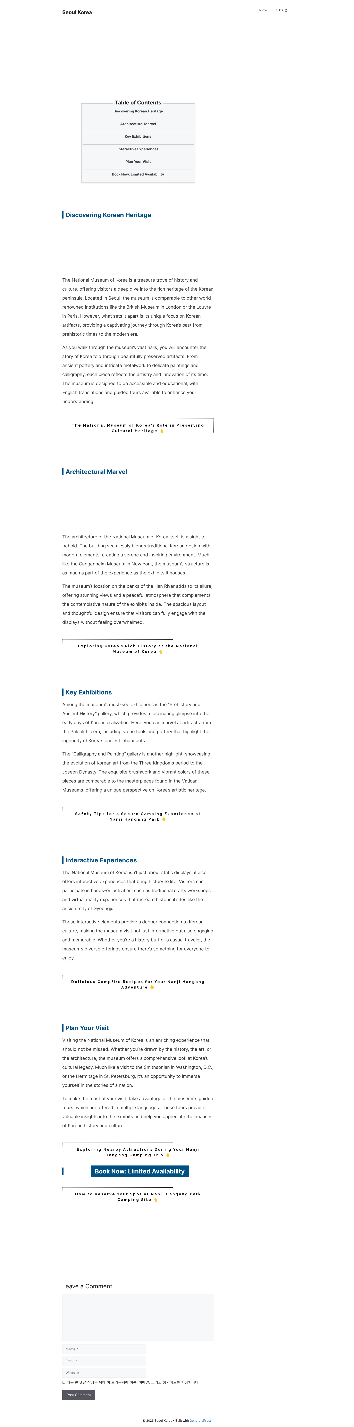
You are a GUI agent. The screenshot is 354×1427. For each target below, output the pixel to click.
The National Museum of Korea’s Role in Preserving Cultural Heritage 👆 (138, 428)
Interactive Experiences (138, 149)
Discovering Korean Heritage (138, 111)
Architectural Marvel (138, 124)
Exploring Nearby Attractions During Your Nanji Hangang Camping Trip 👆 (138, 1152)
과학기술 (281, 10)
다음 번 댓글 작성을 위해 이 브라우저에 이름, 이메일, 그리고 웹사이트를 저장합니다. (133, 1382)
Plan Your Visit (138, 162)
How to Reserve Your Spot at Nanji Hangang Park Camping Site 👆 (138, 1197)
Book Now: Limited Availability (138, 174)
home (263, 10)
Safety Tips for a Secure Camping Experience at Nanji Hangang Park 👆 (138, 816)
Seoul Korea (77, 12)
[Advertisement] (139, 69)
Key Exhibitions (138, 136)
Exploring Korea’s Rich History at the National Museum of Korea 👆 (138, 649)
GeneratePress (201, 1420)
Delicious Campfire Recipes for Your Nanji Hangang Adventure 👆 (138, 984)
